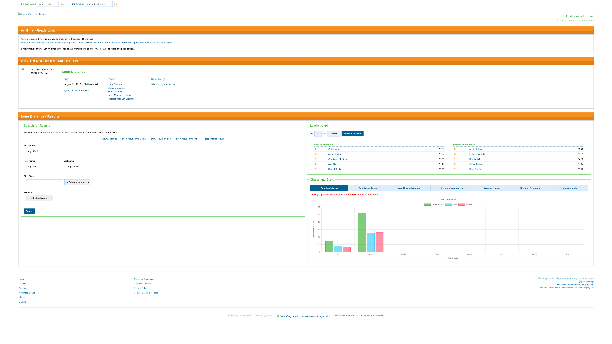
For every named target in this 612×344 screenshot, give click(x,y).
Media (22, 297)
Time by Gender (569, 188)
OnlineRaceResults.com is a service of (566, 288)
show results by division (134, 138)
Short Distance (115, 91)
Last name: (69, 161)
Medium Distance (116, 88)
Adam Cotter (334, 154)
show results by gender (187, 138)
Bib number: (30, 145)
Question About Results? (76, 90)
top (311, 133)
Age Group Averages (409, 188)
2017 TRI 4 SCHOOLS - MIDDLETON (49, 61)
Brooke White (476, 159)
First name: (29, 161)
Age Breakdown (329, 188)
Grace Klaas (475, 164)
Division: (28, 192)
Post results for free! (580, 16)
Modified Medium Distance (121, 98)
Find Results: (77, 4)
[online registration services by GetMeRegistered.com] (303, 315)
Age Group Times (367, 188)
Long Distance (115, 84)
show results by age (161, 138)
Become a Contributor (144, 279)
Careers (22, 302)
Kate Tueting (475, 169)
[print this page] (546, 278)
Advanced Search (27, 293)
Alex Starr (333, 164)
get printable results (214, 138)
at (325, 133)
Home (21, 279)
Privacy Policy (140, 288)
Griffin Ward (334, 149)
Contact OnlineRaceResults (147, 293)
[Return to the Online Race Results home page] (32, 14)
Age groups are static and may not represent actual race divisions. (345, 194)
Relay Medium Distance (120, 95)
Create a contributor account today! (575, 20)
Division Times (492, 188)
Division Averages (530, 188)
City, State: (29, 176)
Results (22, 284)
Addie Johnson (476, 149)
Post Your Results (142, 284)
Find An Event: (28, 4)
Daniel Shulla (335, 169)
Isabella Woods (477, 154)
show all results (109, 138)
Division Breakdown (452, 188)
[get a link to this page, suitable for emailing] (575, 278)
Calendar (23, 288)
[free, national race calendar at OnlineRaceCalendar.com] (359, 315)
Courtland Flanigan (338, 159)
